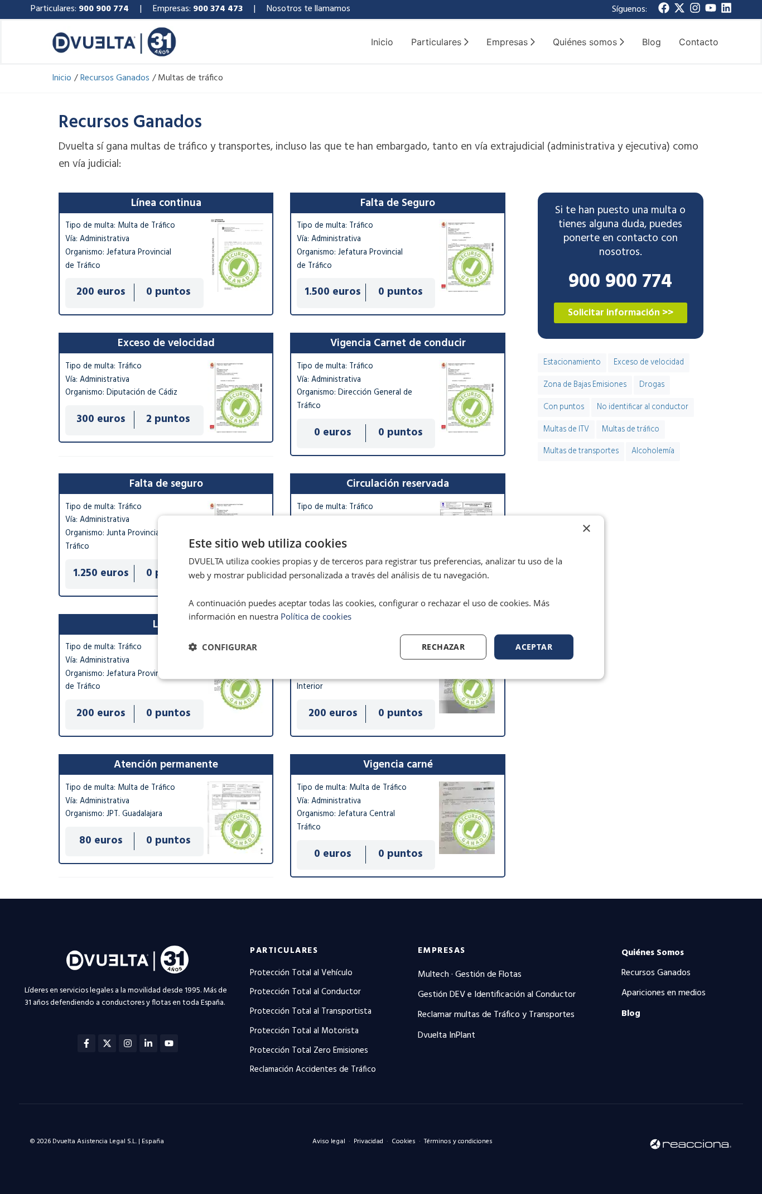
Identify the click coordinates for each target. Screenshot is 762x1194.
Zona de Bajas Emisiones (584, 384)
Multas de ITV (566, 429)
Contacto (698, 41)
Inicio (382, 41)
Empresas (442, 950)
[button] (223, 647)
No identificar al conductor (642, 407)
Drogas (651, 384)
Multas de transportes (581, 451)
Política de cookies (316, 615)
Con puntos (563, 407)
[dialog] (381, 597)
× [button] (586, 528)
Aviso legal (328, 1141)
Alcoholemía (652, 451)
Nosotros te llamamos (310, 9)
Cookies (404, 1141)
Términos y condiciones (458, 1141)
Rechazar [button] (443, 646)
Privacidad (368, 1141)
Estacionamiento (572, 362)
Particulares (284, 950)
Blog (651, 41)
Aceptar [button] (533, 646)
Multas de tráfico (630, 429)
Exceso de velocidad (649, 362)
